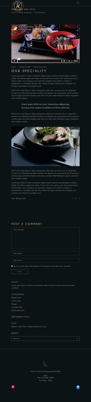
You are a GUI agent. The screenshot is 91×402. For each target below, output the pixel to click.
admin (14, 67)
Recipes (18, 198)
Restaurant (38, 327)
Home (13, 12)
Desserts (14, 327)
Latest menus (16, 301)
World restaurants (25, 12)
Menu (25, 327)
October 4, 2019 (25, 67)
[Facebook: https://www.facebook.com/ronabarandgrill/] (78, 386)
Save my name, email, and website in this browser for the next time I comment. (41, 266)
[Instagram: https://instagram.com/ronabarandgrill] (13, 386)
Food (13, 198)
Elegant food (16, 298)
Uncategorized (16, 307)
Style (24, 198)
